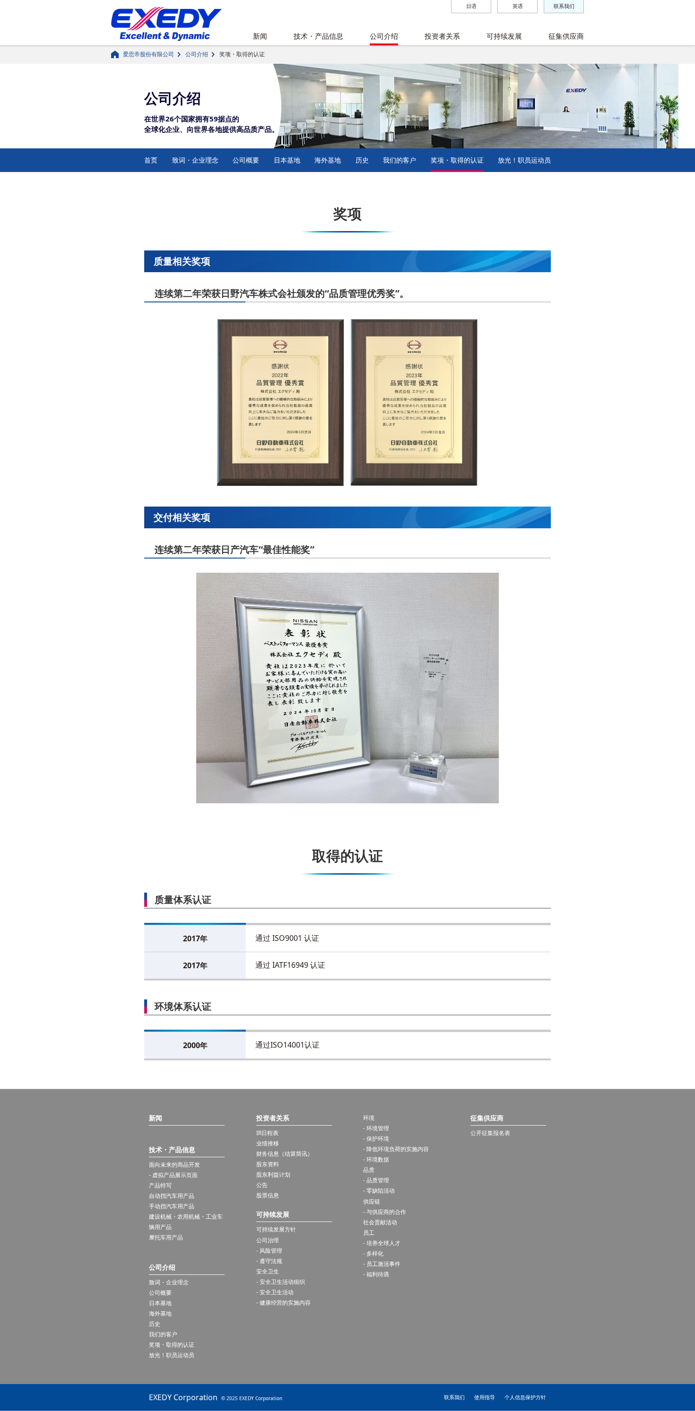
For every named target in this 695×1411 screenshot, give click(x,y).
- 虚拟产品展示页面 (173, 1175)
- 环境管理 (376, 1128)
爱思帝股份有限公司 (148, 54)
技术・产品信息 (318, 36)
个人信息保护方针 (525, 1397)
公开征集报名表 (490, 1133)
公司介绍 (384, 36)
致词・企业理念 (195, 159)
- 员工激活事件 (381, 1264)
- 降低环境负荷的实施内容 (396, 1149)
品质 (368, 1170)
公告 (262, 1185)
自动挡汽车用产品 (171, 1196)
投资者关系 (442, 36)
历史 (362, 159)
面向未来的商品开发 (174, 1165)
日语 (471, 5)
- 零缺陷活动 (379, 1191)
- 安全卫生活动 (275, 1292)
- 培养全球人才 (381, 1243)
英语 (518, 5)
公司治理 (267, 1240)
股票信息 (267, 1195)
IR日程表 (267, 1133)
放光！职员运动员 (524, 159)
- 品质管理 (376, 1180)
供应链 (371, 1201)
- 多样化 (373, 1253)
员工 (368, 1233)
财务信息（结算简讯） (284, 1154)
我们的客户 (399, 159)
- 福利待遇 (376, 1274)
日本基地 (287, 159)
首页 (150, 159)
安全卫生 (267, 1271)
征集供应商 (566, 36)
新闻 (260, 36)
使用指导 (484, 1397)
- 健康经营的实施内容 (283, 1303)
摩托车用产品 (166, 1237)
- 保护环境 (376, 1139)
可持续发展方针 (276, 1229)
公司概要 (246, 159)
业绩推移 (267, 1143)
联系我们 (564, 5)
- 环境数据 (376, 1159)
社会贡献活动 (380, 1222)
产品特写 (160, 1185)
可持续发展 (504, 36)
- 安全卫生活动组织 (280, 1282)
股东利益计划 (273, 1174)
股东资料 (267, 1164)
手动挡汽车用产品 (171, 1206)
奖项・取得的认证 (457, 159)
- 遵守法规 (269, 1261)
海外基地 (327, 159)
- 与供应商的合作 (384, 1212)
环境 (368, 1118)
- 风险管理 (269, 1251)
